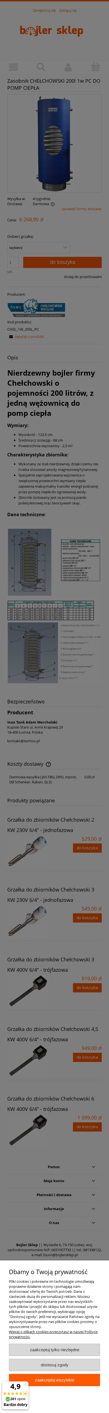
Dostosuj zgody (54, 1364)
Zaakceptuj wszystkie (54, 1380)
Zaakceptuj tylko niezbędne (54, 1349)
